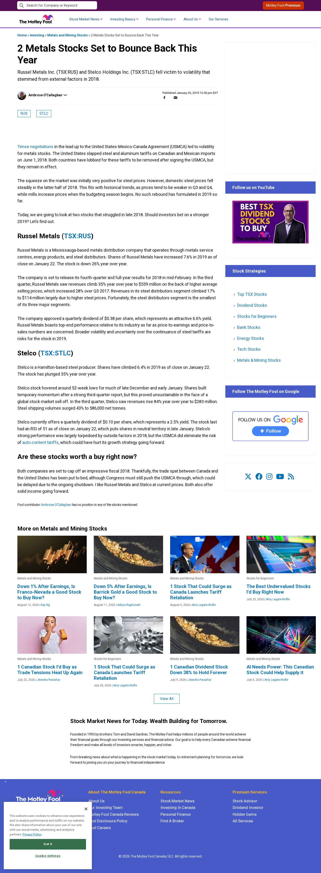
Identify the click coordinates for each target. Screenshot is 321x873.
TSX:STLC (55, 353)
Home (22, 35)
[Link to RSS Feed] (291, 477)
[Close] (86, 809)
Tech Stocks (249, 349)
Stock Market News (84, 19)
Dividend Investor (248, 807)
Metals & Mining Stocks (259, 360)
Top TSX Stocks (252, 294)
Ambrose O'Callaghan (45, 95)
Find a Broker (172, 821)
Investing (37, 35)
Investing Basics (122, 19)
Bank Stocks (248, 327)
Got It (47, 844)
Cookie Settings (48, 856)
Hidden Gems (245, 814)
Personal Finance (159, 19)
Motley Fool (283, 5)
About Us (191, 19)
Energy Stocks (250, 338)
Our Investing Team (105, 807)
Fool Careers (99, 827)
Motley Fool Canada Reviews (113, 814)
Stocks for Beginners (257, 316)
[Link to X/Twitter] (248, 477)
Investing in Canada (177, 807)
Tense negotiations (35, 146)
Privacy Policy (32, 834)
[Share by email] (175, 97)
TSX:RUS (77, 236)
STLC (43, 113)
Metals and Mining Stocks (67, 35)
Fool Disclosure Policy (107, 821)
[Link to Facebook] (259, 477)
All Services (243, 821)
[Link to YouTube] (280, 477)
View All (166, 698)
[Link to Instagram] (269, 477)
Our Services (218, 19)
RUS (23, 113)
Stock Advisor (245, 801)
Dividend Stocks (252, 305)
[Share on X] (170, 97)
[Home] (4, 782)
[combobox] (88, 5)
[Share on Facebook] (164, 97)
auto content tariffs (40, 442)
